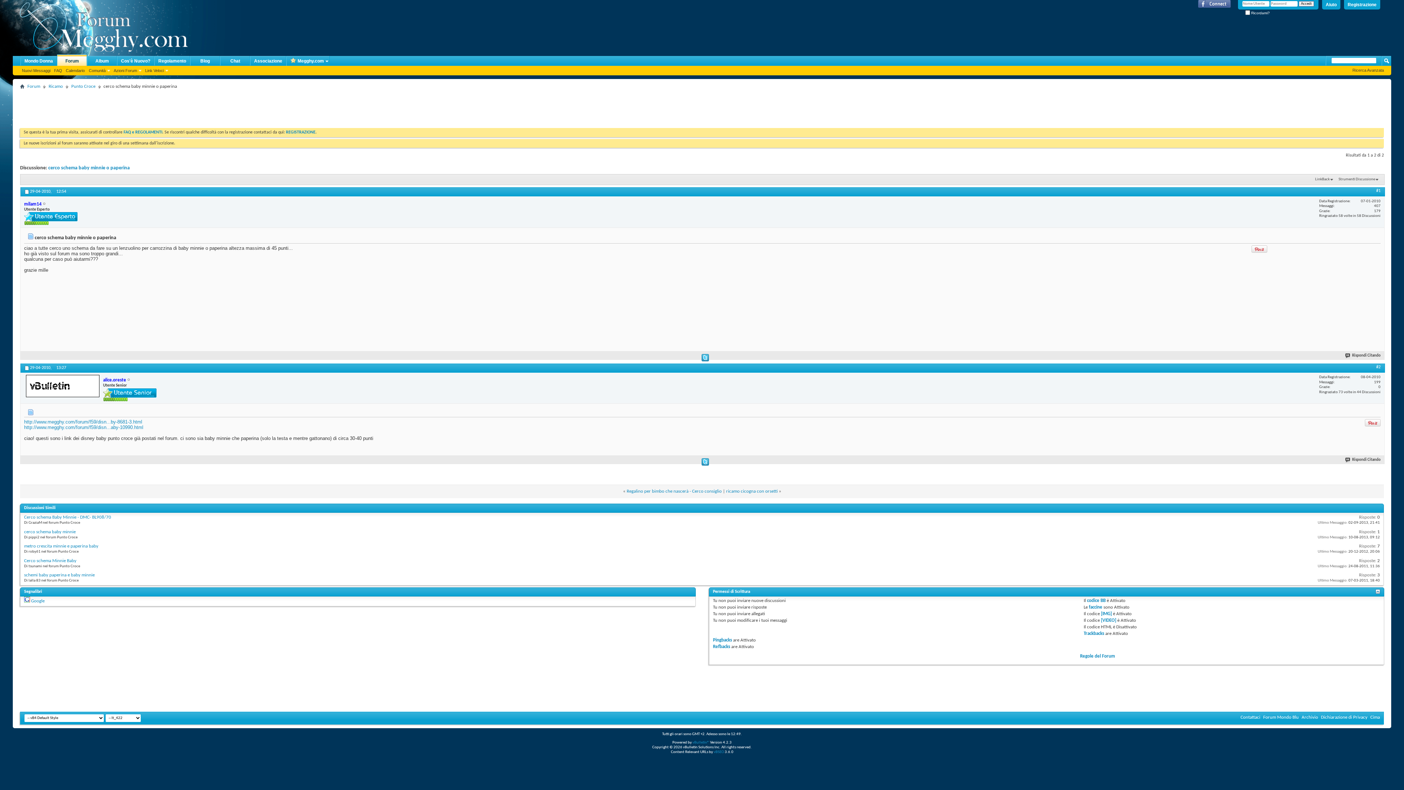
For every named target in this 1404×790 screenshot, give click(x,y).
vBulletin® (700, 743)
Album (102, 61)
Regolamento (172, 61)
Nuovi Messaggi (36, 70)
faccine (1095, 607)
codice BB (1096, 600)
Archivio (1310, 717)
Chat (235, 61)
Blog (205, 61)
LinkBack (1322, 179)
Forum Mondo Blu (1281, 717)
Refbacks (721, 646)
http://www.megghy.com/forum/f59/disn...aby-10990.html (83, 427)
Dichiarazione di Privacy (1344, 717)
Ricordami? (1260, 13)
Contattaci (1250, 717)
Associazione (268, 61)
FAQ (58, 70)
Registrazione (1362, 4)
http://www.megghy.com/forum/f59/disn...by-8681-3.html (83, 422)
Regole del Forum (1097, 656)
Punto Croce (83, 86)
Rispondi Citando (1366, 356)
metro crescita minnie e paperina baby (61, 546)
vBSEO (719, 752)
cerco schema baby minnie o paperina (89, 168)
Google (38, 601)
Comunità (97, 70)
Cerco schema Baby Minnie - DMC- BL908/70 (67, 517)
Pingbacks (722, 640)
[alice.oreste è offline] (62, 386)
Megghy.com (311, 61)
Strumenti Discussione (1357, 179)
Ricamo (56, 86)
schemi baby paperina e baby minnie (59, 575)
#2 (1378, 367)
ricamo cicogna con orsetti (752, 491)
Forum (72, 61)
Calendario (75, 70)
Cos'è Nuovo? (135, 61)
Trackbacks (1094, 633)
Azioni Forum (125, 70)
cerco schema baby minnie (50, 532)
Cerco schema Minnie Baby (50, 560)
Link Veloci (154, 70)
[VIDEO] (1108, 620)
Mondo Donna (38, 61)
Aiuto (1331, 4)
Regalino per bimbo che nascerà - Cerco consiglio (674, 491)
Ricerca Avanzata (1368, 70)
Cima (1375, 717)
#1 (1378, 191)
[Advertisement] (153, 107)
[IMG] (1106, 614)
